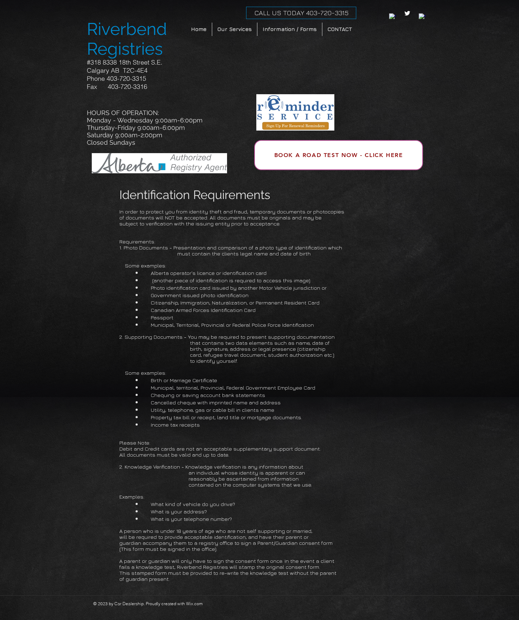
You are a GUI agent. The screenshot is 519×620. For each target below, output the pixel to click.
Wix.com (194, 603)
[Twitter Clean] (407, 13)
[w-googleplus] (422, 16)
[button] (289, 29)
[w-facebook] (392, 16)
